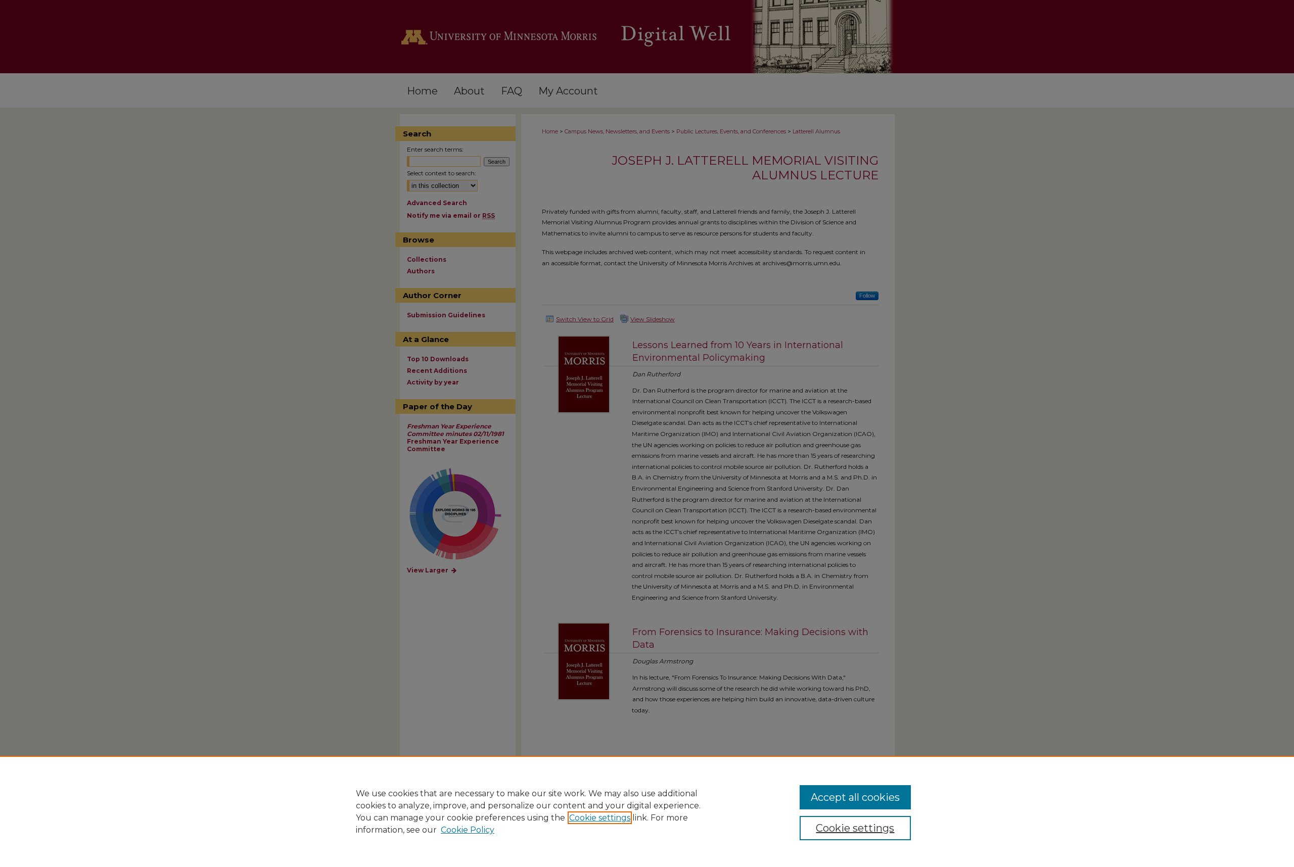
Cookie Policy (467, 830)
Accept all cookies (855, 797)
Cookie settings (599, 818)
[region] (647, 811)
